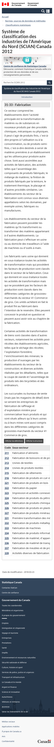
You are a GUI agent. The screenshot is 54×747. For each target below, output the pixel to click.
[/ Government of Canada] (20, 5)
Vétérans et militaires (11, 702)
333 (7, 528)
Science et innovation (11, 692)
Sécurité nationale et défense (14, 662)
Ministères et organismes (12, 610)
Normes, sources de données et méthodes (25, 21)
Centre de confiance (10, 592)
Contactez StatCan (9, 588)
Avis (3, 736)
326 (7, 508)
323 (7, 493)
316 (7, 478)
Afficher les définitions (14, 441)
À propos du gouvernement (13, 615)
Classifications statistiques (18, 25)
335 (7, 538)
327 (7, 513)
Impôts (5, 652)
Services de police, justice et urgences (18, 672)
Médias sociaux (8, 721)
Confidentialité (8, 741)
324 (7, 498)
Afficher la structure (34, 441)
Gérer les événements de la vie (15, 711)
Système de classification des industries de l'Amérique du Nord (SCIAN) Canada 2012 (27, 89)
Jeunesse (5, 707)
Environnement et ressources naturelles (19, 657)
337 (7, 548)
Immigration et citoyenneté (13, 628)
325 (7, 503)
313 (7, 463)
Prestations (6, 643)
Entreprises (7, 638)
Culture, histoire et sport (12, 667)
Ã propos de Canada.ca (11, 731)
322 (7, 488)
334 (7, 533)
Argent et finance (9, 687)
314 (7, 468)
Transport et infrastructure (13, 677)
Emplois (5, 623)
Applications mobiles (10, 726)
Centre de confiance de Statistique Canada (25, 66)
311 (7, 453)
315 (7, 473)
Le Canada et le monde (11, 682)
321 (7, 483)
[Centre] (27, 60)
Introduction (27, 97)
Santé (4, 648)
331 (7, 518)
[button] (27, 11)
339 (7, 553)
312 (7, 458)
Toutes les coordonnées (12, 605)
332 (7, 523)
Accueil (5, 16)
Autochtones (7, 697)
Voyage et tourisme (10, 633)
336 (7, 543)
